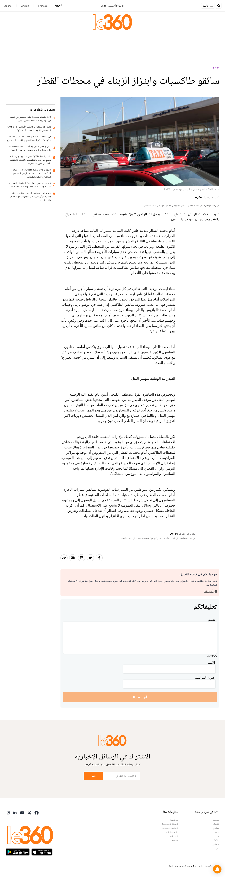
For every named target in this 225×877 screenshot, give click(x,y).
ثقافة (217, 832)
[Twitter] (29, 812)
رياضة (216, 840)
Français (42, 5)
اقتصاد (216, 824)
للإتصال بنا (173, 836)
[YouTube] (22, 812)
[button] (217, 869)
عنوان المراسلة (205, 677)
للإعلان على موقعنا (170, 828)
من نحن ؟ (174, 820)
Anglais (25, 5)
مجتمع (216, 67)
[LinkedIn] (15, 812)
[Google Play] (18, 851)
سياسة (216, 820)
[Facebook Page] (36, 812)
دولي (217, 848)
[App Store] (42, 851)
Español (8, 5)
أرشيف (175, 840)
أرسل (93, 775)
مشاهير (216, 844)
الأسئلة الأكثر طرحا (170, 824)
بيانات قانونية (172, 832)
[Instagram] (8, 812)
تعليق (211, 619)
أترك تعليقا (140, 697)
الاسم (211, 662)
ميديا (217, 836)
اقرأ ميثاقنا (210, 591)
